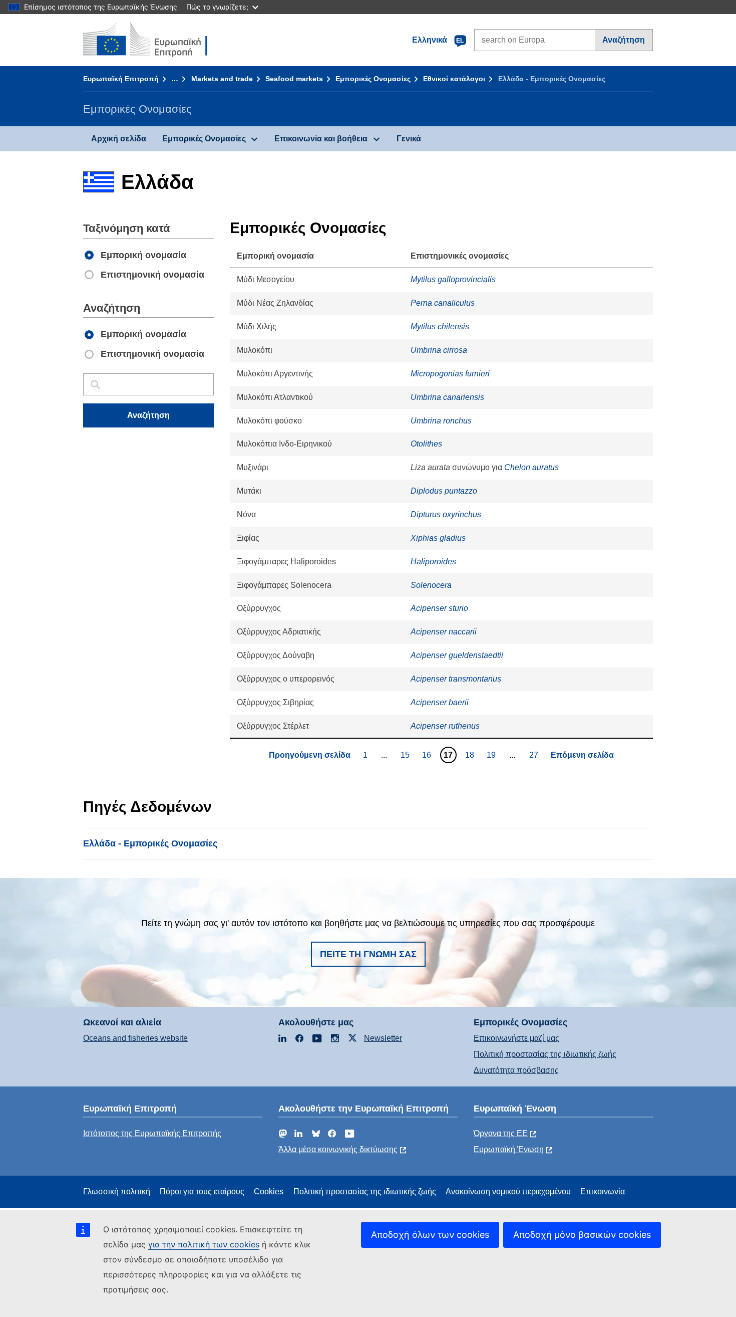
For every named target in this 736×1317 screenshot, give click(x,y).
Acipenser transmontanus (456, 679)
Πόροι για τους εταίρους (202, 1191)
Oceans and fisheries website (135, 1038)
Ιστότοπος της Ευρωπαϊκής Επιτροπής (152, 1133)
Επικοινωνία (602, 1191)
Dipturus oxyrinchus (446, 514)
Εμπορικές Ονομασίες (373, 79)
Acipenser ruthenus (445, 726)
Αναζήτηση (623, 40)
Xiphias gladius (438, 538)
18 (471, 754)
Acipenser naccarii (444, 631)
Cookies (268, 1191)
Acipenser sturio (439, 608)
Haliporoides (433, 561)
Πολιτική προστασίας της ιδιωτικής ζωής (545, 1054)
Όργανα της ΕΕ (501, 1133)
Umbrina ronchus (441, 420)
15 (406, 754)
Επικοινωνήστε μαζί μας (516, 1038)
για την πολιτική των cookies (203, 1244)
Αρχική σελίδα (118, 138)
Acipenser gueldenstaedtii (457, 655)
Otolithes (426, 444)
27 (535, 754)
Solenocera (431, 585)
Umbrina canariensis (447, 397)
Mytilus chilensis (440, 326)
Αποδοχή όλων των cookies (430, 1234)
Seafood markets (294, 79)
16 (428, 754)
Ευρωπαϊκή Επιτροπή (121, 79)
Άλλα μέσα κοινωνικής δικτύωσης (338, 1149)
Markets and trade (222, 79)
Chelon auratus (531, 467)
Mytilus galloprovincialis (453, 279)
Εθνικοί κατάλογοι (454, 79)
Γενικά (409, 138)
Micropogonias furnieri (450, 373)
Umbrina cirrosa (439, 350)
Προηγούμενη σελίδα (309, 755)
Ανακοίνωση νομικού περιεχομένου (508, 1191)
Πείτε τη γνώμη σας (368, 954)
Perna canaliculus (443, 303)
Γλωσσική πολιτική (116, 1191)
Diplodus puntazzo (444, 491)
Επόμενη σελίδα (582, 755)
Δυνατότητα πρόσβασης (516, 1070)
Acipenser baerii (440, 702)
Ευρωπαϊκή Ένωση (509, 1149)
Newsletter (383, 1038)
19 (492, 754)
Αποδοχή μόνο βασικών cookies (582, 1234)
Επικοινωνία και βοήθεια (320, 138)
